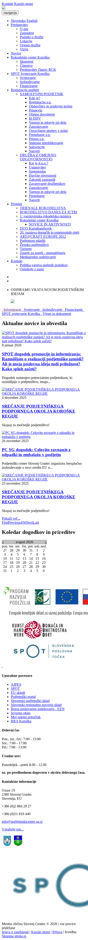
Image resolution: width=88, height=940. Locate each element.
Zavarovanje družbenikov (47, 184)
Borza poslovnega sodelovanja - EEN (38, 709)
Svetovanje (28, 78)
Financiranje (28, 86)
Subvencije (37, 147)
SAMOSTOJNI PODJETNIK (41, 94)
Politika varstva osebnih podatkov (44, 265)
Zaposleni (27, 33)
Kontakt (7, 4)
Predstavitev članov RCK (38, 69)
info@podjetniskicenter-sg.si (22, 821)
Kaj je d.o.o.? (38, 163)
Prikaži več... (11, 518)
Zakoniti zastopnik (42, 179)
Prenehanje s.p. (40, 135)
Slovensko (18, 21)
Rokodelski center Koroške (39, 220)
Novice (16, 53)
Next (29, 522)
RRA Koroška (21, 721)
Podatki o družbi (31, 37)
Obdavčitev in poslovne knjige (50, 106)
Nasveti (34, 151)
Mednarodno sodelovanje (38, 257)
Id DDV (35, 118)
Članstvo (26, 65)
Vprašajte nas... (13, 829)
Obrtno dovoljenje (42, 114)
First (5, 522)
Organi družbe (30, 45)
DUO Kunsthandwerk (36, 228)
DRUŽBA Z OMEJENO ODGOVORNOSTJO (38, 157)
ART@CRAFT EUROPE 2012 (43, 236)
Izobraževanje (30, 82)
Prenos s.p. (36, 139)
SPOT (15, 688)
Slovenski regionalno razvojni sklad (36, 705)
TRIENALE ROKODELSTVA (43, 208)
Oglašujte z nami (32, 269)
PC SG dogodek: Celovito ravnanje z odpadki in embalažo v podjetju (36, 452)
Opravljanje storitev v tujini (48, 131)
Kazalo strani (23, 4)
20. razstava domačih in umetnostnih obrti (49, 232)
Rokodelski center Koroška (30, 57)
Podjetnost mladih (32, 241)
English (32, 21)
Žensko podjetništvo (34, 245)
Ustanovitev (37, 167)
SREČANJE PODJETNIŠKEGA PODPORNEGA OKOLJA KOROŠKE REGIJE (38, 411)
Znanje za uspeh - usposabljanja (42, 253)
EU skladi (18, 693)
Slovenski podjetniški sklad (30, 701)
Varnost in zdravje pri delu (47, 122)
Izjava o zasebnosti (15, 932)
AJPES (16, 684)
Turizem (26, 249)
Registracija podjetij (25, 90)
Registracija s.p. (40, 102)
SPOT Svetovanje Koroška (30, 74)
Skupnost (26, 61)
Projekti (16, 204)
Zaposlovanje (38, 127)
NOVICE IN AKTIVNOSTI (50, 224)
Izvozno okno (20, 713)
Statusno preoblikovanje (46, 143)
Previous (14, 522)
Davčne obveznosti (42, 175)
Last (36, 522)
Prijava (57, 932)
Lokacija (26, 41)
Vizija (24, 49)
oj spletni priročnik (27, 717)
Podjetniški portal (23, 697)
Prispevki (35, 110)
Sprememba (37, 171)
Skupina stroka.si (14, 936)
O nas (24, 29)
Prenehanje (37, 196)
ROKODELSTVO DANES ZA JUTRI (48, 212)
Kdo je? (34, 98)
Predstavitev (19, 25)
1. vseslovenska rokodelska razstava (45, 216)
